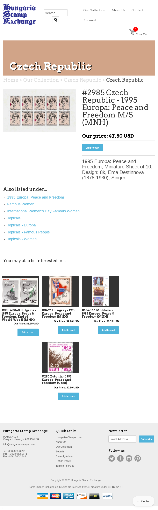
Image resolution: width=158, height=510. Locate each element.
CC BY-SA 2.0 (115, 487)
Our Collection (64, 446)
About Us (61, 442)
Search (60, 451)
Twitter (111, 458)
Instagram (129, 458)
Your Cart (142, 34)
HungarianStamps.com (68, 437)
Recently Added (64, 456)
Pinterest (137, 458)
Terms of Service (65, 465)
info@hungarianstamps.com (19, 444)
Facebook (120, 458)
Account (89, 20)
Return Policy (63, 461)
